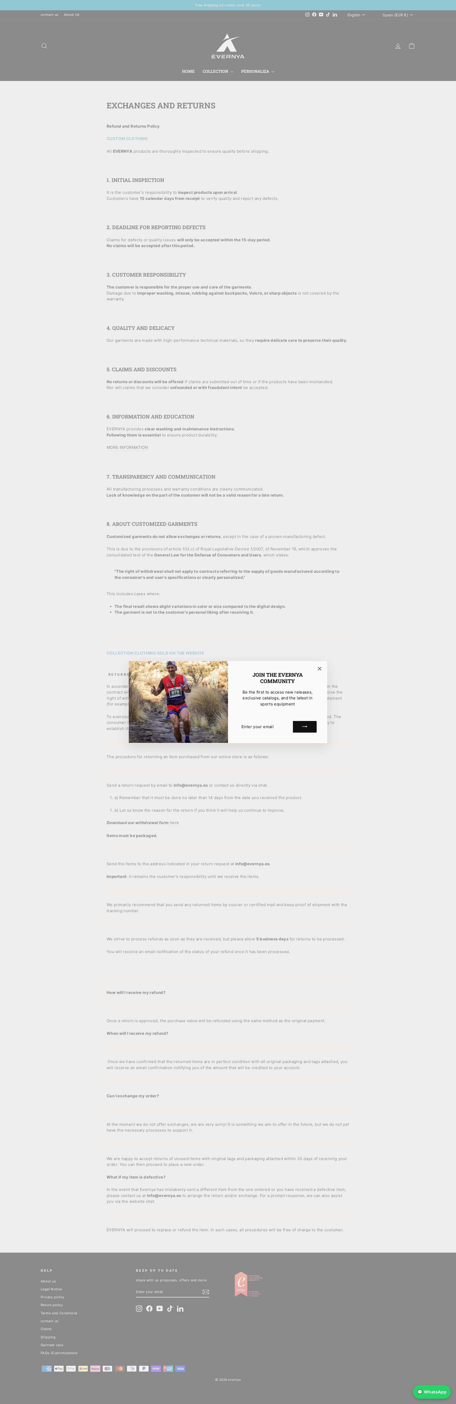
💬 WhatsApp (431, 1392)
